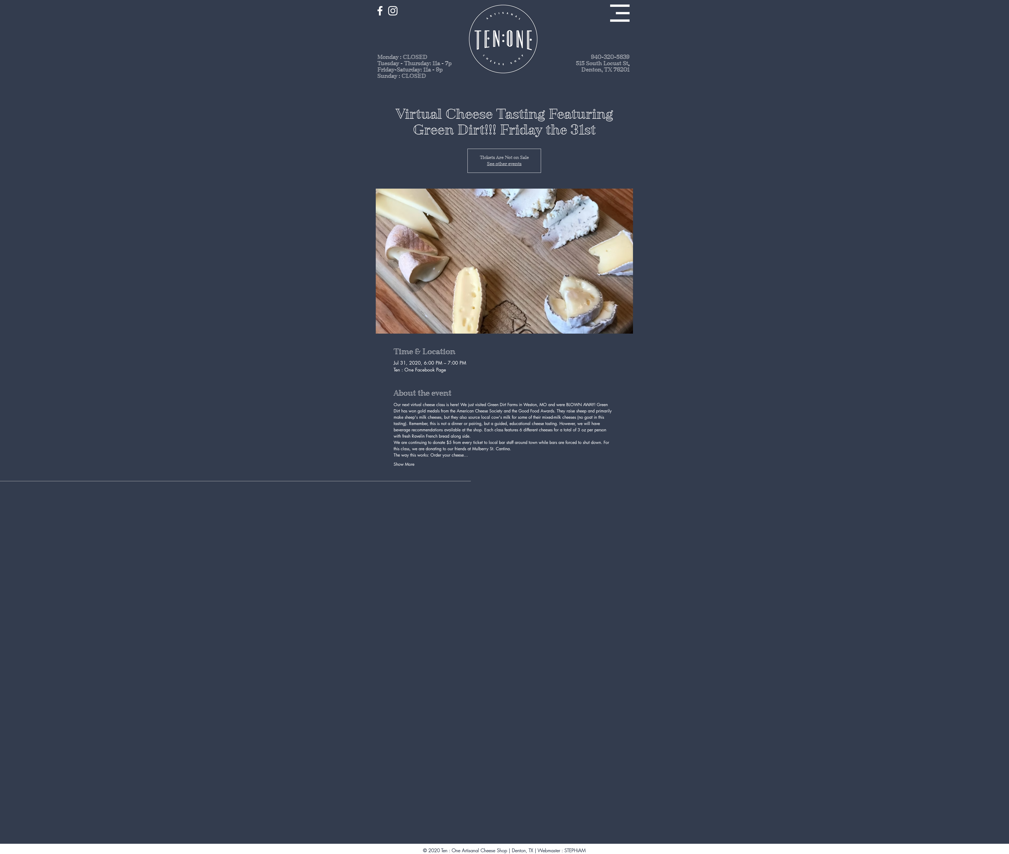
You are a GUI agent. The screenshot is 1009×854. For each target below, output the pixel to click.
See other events (504, 164)
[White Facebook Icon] (380, 10)
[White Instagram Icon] (393, 10)
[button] (620, 13)
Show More (404, 464)
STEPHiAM (575, 850)
